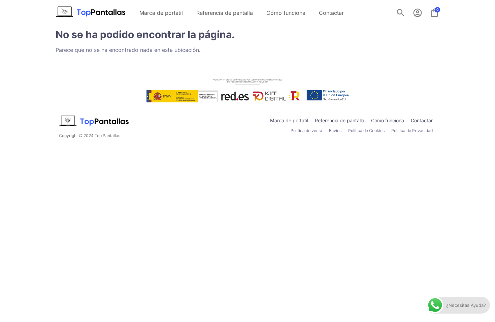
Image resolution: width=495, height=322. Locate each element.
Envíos (335, 130)
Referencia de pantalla (224, 12)
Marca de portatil (161, 12)
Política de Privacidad (412, 130)
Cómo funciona (285, 12)
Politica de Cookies (366, 130)
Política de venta (306, 130)
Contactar (331, 12)
